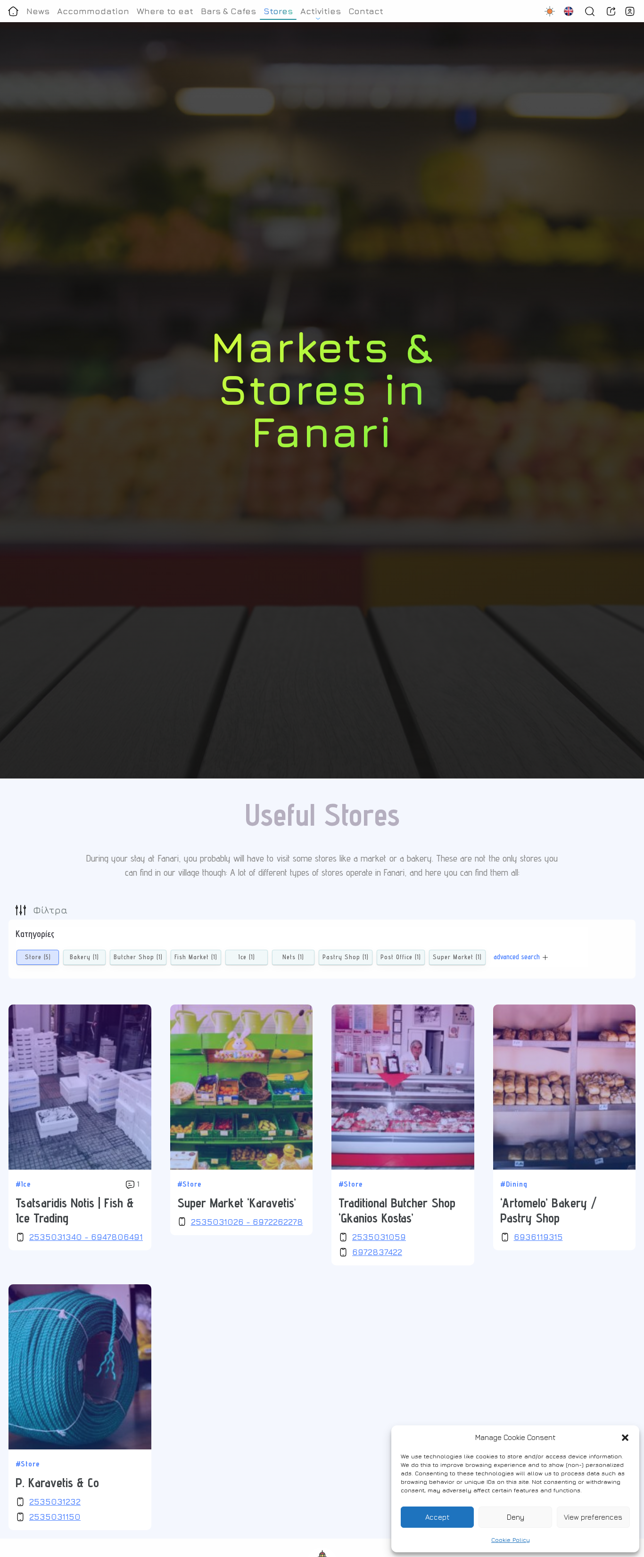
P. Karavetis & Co (57, 1482)
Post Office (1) (400, 957)
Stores (278, 11)
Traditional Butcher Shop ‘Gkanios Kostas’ (397, 1210)
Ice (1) (247, 957)
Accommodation (93, 11)
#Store (189, 1184)
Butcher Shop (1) (138, 957)
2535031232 (55, 1502)
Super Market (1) (457, 957)
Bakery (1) (84, 957)
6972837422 (377, 1252)
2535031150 (55, 1517)
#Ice (23, 1184)
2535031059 (379, 1237)
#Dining (514, 1184)
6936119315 (538, 1237)
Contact (365, 11)
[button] (625, 1437)
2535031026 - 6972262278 (247, 1222)
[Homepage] (13, 11)
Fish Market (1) (195, 957)
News (38, 11)
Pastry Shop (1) (345, 957)
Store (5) (38, 957)
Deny (515, 1517)
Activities (320, 11)
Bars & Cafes (228, 11)
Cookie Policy (510, 1539)
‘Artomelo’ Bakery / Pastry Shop (548, 1210)
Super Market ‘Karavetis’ (236, 1202)
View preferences (593, 1517)
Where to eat (165, 11)
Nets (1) (293, 957)
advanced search (517, 957)
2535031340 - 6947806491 (86, 1237)
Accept (437, 1517)
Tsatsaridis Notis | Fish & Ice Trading (75, 1210)
